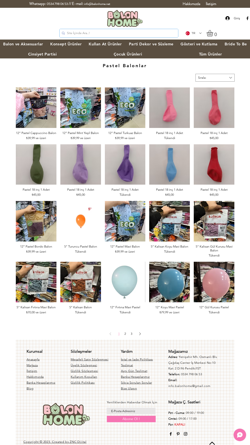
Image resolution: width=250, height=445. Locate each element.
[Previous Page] (110, 334)
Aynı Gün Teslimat (134, 371)
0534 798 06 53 (57, 4)
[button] (214, 33)
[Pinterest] (178, 434)
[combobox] (215, 78)
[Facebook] (247, 18)
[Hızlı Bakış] (36, 107)
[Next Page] (140, 334)
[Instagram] (185, 434)
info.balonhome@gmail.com (189, 386)
